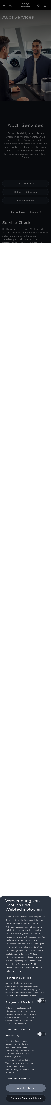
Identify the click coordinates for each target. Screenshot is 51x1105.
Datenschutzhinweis (33, 967)
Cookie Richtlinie (19, 996)
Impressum (17, 971)
